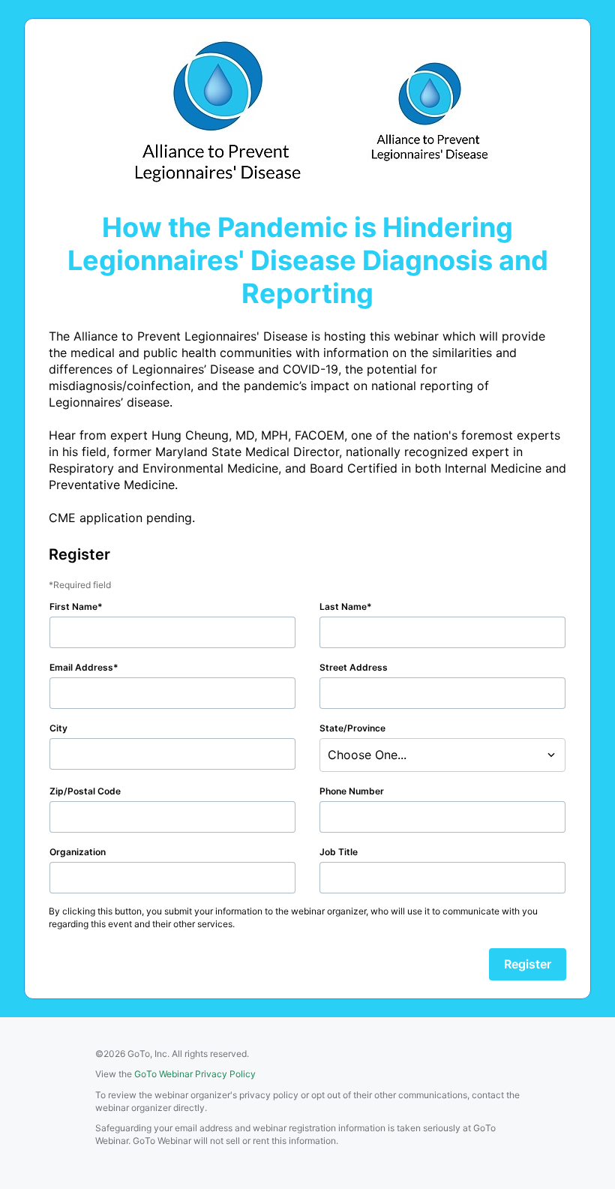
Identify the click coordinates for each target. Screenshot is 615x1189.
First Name (74, 606)
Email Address (81, 667)
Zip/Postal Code (85, 791)
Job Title (339, 851)
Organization (78, 851)
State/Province (353, 728)
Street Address (354, 667)
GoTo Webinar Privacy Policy (195, 1073)
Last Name (343, 606)
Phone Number (352, 791)
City (59, 728)
